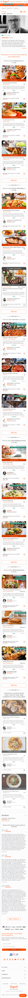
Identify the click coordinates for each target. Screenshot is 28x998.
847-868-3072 (19, 1)
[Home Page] (6, 2)
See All (14, 180)
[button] (1, 1)
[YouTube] (15, 959)
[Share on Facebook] (22, 11)
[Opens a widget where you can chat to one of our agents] (23, 995)
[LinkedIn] (23, 959)
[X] (21, 959)
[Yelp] (13, 959)
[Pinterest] (18, 959)
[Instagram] (4, 959)
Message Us (12, 1)
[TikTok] (10, 959)
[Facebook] (7, 959)
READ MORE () (14, 919)
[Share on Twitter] (24, 11)
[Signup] (21, 11)
